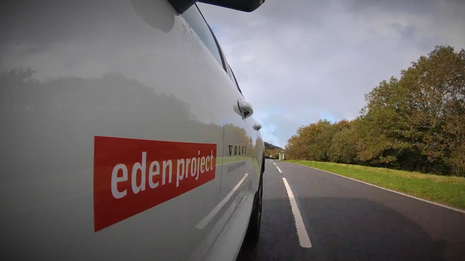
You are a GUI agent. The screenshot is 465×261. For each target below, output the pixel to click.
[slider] (226, 258)
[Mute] (443, 258)
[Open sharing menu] (455, 258)
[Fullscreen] (462, 258)
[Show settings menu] (449, 258)
